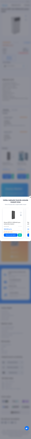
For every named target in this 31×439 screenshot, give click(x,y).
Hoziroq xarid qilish (11, 235)
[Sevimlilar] (21, 213)
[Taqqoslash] (21, 215)
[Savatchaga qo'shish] (20, 235)
